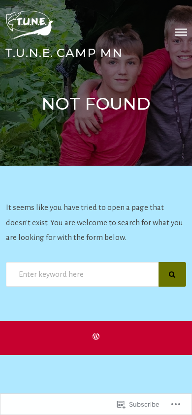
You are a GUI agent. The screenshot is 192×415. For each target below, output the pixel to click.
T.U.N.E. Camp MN (64, 53)
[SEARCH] (172, 274)
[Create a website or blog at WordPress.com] (96, 337)
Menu (181, 32)
